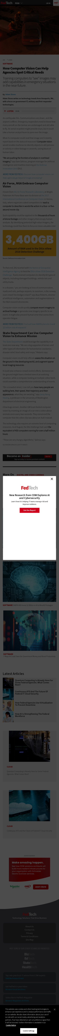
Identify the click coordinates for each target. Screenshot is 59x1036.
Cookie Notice (11, 1025)
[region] (29, 1020)
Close (52, 479)
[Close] (55, 1009)
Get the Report (29, 510)
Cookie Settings (28, 1031)
